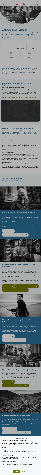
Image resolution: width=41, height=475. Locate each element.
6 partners (28, 446)
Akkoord (16, 471)
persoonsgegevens (30, 444)
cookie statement (5, 446)
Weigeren (24, 471)
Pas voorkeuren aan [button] (20, 468)
